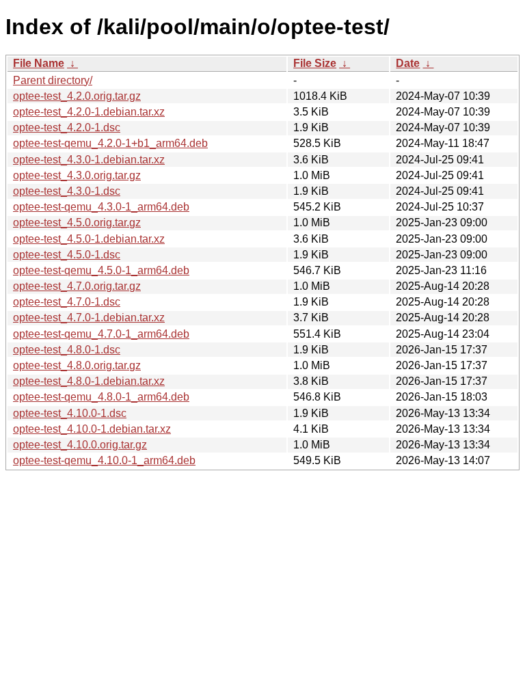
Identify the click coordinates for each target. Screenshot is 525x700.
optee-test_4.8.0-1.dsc (66, 349)
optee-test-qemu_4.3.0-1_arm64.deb (101, 207)
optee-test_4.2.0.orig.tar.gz (77, 96)
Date (408, 63)
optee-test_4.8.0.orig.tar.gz (77, 365)
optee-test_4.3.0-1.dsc (66, 191)
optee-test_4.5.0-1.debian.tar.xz (89, 239)
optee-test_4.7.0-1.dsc (66, 302)
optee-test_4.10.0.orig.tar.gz (80, 444)
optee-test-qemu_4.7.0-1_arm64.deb (101, 334)
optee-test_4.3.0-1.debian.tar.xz (89, 159)
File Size (314, 63)
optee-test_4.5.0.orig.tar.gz (77, 222)
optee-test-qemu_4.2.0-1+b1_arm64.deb (110, 143)
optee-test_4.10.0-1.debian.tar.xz (92, 429)
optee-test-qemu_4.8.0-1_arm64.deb (101, 397)
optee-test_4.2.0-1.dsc (66, 127)
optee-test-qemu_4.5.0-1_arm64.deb (101, 270)
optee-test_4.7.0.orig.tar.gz (77, 286)
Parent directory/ (52, 80)
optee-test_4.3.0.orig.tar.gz (77, 175)
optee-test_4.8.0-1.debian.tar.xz (89, 381)
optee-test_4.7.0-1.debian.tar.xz (89, 317)
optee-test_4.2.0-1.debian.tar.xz (89, 112)
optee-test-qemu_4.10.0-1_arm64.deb (104, 460)
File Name (38, 63)
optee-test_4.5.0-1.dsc (66, 254)
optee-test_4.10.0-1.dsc (69, 413)
